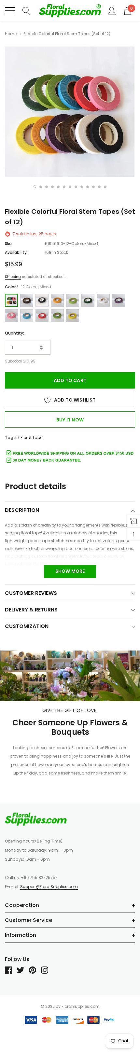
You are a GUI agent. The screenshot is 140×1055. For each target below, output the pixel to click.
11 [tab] (93, 186)
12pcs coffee (26, 300)
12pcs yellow (72, 315)
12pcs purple (118, 300)
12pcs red (42, 315)
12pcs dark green (87, 300)
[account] (112, 10)
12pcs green (57, 315)
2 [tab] (40, 186)
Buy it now (70, 420)
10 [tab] (87, 186)
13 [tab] (105, 186)
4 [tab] (52, 186)
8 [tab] (76, 186)
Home (11, 33)
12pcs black (42, 300)
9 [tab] (81, 186)
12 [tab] (99, 186)
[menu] (10, 11)
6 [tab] (64, 186)
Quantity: (14, 333)
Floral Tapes (33, 437)
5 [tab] (58, 186)
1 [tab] (35, 186)
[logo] (70, 10)
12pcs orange (57, 300)
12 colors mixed (11, 300)
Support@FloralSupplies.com (49, 886)
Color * (28, 287)
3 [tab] (46, 186)
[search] (26, 10)
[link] (36, 819)
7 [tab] (70, 186)
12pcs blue (26, 315)
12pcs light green (72, 300)
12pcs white (103, 300)
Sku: (9, 243)
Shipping (13, 276)
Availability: (16, 252)
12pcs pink (11, 315)
